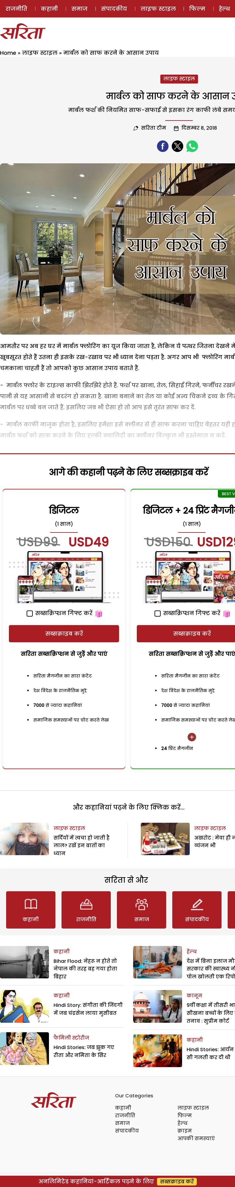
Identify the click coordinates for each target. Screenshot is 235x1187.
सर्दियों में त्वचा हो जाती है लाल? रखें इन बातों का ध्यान (82, 845)
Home (8, 53)
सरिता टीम (153, 128)
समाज (79, 9)
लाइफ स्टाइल (158, 9)
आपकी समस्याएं (196, 1138)
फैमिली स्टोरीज (71, 1037)
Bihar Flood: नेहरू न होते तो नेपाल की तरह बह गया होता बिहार (85, 969)
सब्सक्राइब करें (64, 633)
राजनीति (16, 9)
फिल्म (197, 9)
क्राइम (184, 1130)
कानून (194, 995)
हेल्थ (192, 951)
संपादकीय (114, 9)
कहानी (49, 9)
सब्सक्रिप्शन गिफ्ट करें (63, 613)
